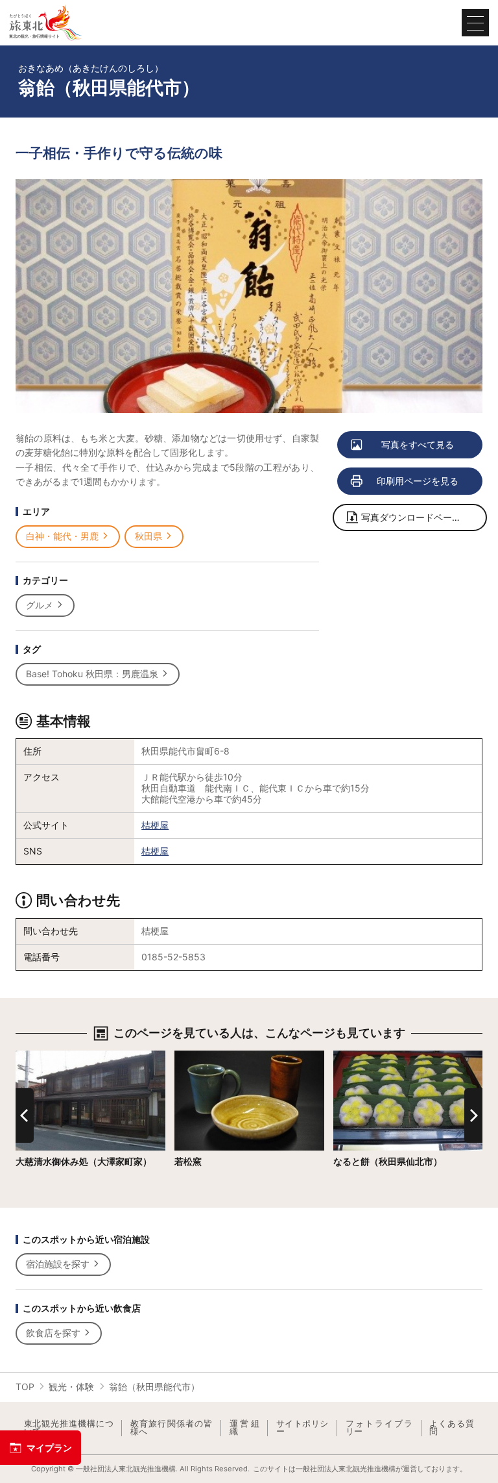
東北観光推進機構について (68, 1428)
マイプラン (49, 1447)
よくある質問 (451, 1428)
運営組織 (244, 1428)
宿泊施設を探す (57, 1263)
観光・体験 (71, 1386)
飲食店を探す (53, 1332)
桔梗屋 (155, 824)
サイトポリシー (302, 1428)
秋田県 (148, 536)
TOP (25, 1386)
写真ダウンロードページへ (415, 517)
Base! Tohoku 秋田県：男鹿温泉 (92, 673)
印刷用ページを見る (417, 480)
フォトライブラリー (379, 1428)
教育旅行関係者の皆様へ (171, 1428)
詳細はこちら (43, 1056)
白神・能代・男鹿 (62, 536)
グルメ (39, 604)
